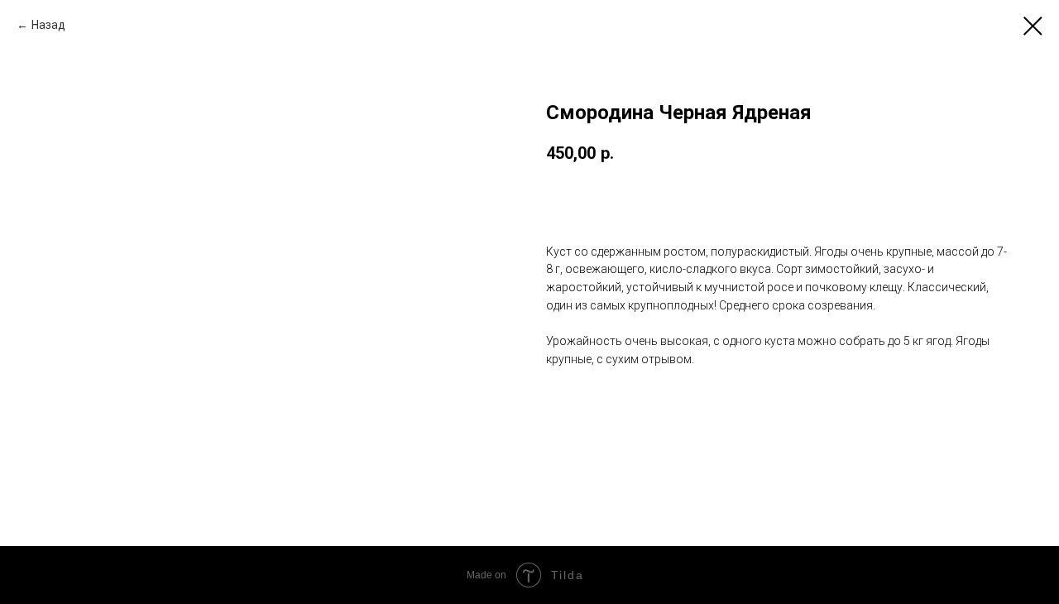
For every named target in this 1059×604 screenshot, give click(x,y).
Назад (48, 24)
